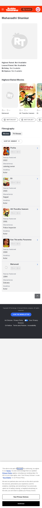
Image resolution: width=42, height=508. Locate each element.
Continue (21, 503)
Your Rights (7, 477)
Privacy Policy (7, 473)
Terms (8, 471)
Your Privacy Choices (21, 497)
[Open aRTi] (38, 9)
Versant (20, 468)
